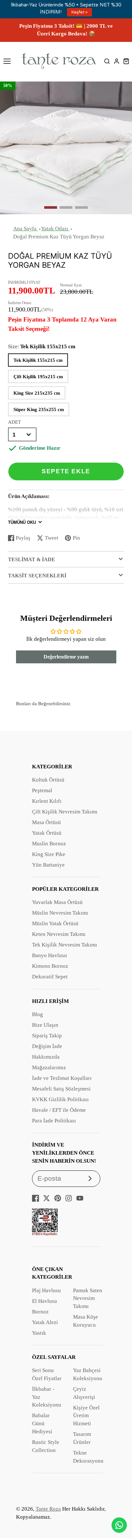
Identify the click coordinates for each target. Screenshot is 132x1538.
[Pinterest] (57, 1198)
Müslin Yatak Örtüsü (55, 923)
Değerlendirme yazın (66, 656)
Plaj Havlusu (46, 1290)
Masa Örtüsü (46, 822)
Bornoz (40, 1312)
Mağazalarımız (49, 1067)
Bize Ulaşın (45, 1025)
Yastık (39, 1333)
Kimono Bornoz (50, 966)
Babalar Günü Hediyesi (42, 1423)
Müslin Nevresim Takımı (60, 913)
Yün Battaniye (48, 865)
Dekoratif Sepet (50, 977)
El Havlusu (44, 1301)
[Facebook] (35, 1198)
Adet (14, 422)
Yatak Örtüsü (47, 833)
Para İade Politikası (54, 1121)
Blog (37, 1014)
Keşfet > (79, 12)
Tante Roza (48, 1509)
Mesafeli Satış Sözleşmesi (61, 1089)
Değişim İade (47, 1046)
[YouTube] (79, 1198)
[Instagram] (68, 1198)
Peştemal (42, 790)
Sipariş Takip (47, 1036)
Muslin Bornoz (49, 844)
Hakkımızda (46, 1057)
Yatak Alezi (45, 1322)
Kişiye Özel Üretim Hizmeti (86, 1416)
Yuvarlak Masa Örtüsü (57, 902)
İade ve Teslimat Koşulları (62, 1078)
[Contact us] (119, 1525)
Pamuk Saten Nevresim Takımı (87, 1298)
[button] (50, 207)
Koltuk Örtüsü (48, 780)
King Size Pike (48, 854)
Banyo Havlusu (49, 955)
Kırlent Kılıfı (47, 801)
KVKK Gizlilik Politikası (60, 1099)
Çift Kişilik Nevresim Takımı (64, 812)
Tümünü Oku (22, 522)
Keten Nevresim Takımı (59, 934)
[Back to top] (119, 1507)
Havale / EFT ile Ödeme (59, 1110)
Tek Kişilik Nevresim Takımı (64, 945)
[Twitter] (46, 1198)
